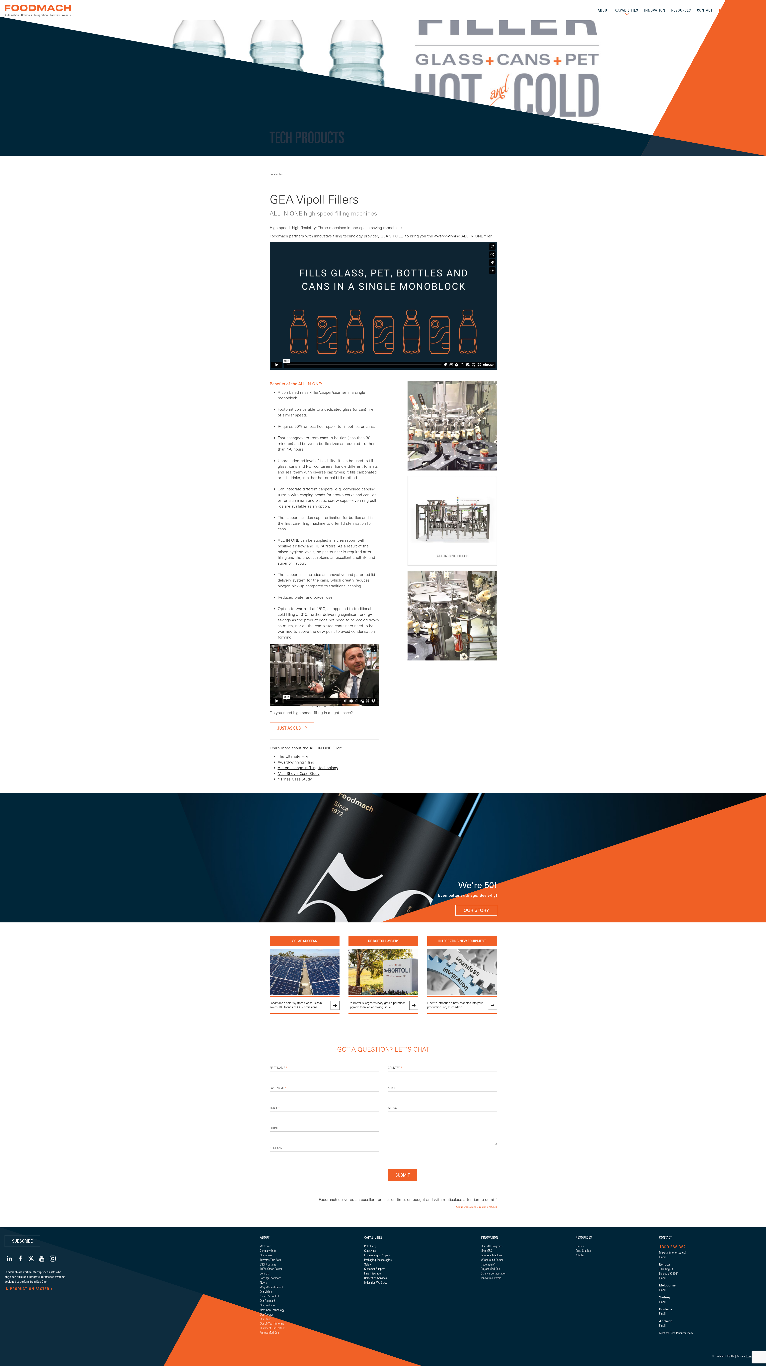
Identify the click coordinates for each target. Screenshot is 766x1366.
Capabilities (276, 174)
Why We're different (271, 1287)
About (264, 1237)
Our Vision (266, 1291)
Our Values (266, 1255)
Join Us (264, 1273)
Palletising (370, 1246)
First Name (278, 1068)
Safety (367, 1264)
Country (395, 1068)
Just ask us (289, 728)
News (263, 1282)
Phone (274, 1128)
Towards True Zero (270, 1260)
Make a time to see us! (672, 1252)
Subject (393, 1088)
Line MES (486, 1250)
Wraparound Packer (492, 1260)
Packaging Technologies (378, 1260)
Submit (402, 1175)
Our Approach (267, 1300)
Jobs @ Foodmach (270, 1278)
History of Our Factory (272, 1328)
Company (276, 1148)
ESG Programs (268, 1264)
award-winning (447, 235)
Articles (580, 1255)
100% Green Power (271, 1269)
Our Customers (268, 1305)
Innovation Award (491, 1278)
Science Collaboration (493, 1273)
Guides (580, 1246)
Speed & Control (269, 1296)
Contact (665, 1237)
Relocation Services (375, 1278)
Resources (584, 1237)
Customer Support (374, 1269)
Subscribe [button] (22, 1241)
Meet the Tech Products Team (676, 1333)
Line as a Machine (491, 1255)
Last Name (278, 1088)
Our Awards (266, 1314)
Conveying (370, 1250)
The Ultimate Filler (294, 756)
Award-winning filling (296, 762)
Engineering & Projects (377, 1255)
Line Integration (373, 1273)
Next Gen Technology (272, 1310)
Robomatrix (487, 1264)
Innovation (489, 1237)
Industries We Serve (375, 1282)
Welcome (265, 1246)
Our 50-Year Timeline (272, 1323)
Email (275, 1108)
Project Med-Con (269, 1332)
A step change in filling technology (308, 767)
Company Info (268, 1250)
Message (394, 1108)
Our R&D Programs (491, 1246)
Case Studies (583, 1250)
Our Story (476, 910)
